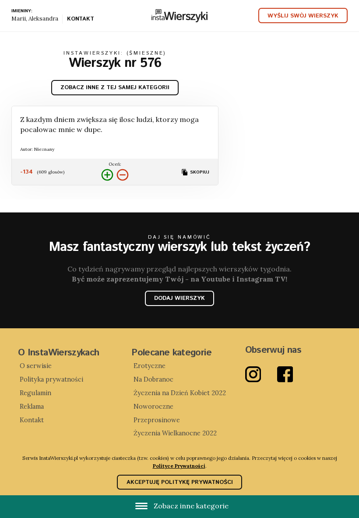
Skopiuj (198, 172)
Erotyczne (149, 366)
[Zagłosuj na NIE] (123, 175)
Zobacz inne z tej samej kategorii (114, 87)
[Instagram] (261, 374)
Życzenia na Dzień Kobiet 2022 (180, 393)
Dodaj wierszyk (179, 298)
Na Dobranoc (153, 379)
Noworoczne (153, 406)
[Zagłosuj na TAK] (107, 175)
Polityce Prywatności (179, 465)
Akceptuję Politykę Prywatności (180, 482)
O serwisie (36, 366)
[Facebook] (293, 374)
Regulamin (35, 393)
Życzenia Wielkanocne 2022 (175, 433)
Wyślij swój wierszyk (302, 16)
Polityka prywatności (51, 379)
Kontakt (80, 20)
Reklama (32, 406)
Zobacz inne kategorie (190, 505)
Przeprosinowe (157, 420)
